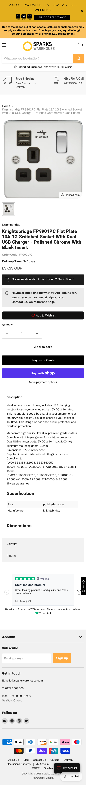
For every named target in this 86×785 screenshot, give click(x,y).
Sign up (62, 658)
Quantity (7, 324)
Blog (26, 760)
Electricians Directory (18, 764)
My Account (42, 764)
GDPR (36, 768)
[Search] (78, 58)
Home (6, 106)
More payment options (43, 382)
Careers (54, 760)
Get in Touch (66, 279)
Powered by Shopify (43, 777)
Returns (11, 555)
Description (14, 397)
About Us (13, 760)
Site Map (49, 768)
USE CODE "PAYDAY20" (52, 17)
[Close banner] (82, 11)
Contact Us (39, 760)
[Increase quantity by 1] (37, 333)
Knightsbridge (11, 224)
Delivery (11, 543)
